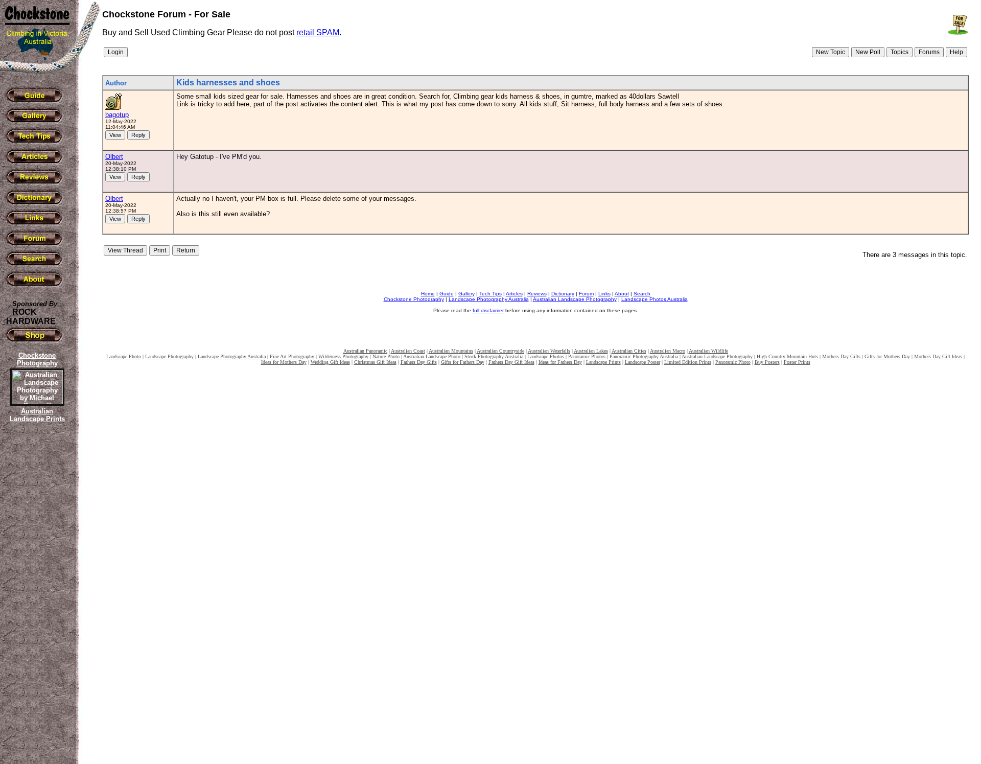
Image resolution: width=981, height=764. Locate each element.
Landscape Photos (545, 356)
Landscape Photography (169, 356)
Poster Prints (797, 362)
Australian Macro (667, 351)
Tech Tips (490, 293)
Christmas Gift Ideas (375, 362)
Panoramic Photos (586, 356)
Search (642, 293)
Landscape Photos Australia (654, 299)
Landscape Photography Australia (489, 299)
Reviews (537, 293)
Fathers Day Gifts (419, 362)
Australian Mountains (451, 351)
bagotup (117, 115)
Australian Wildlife (708, 351)
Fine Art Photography (292, 356)
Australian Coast (408, 351)
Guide (446, 293)
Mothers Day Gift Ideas (938, 356)
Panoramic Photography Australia (644, 356)
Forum (586, 293)
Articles (514, 293)
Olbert (114, 156)
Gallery (466, 293)
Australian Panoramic (365, 351)
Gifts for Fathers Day (462, 362)
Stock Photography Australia (493, 356)
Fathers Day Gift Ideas (511, 362)
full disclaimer (488, 310)
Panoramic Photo (733, 362)
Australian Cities (629, 351)
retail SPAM (317, 32)
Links (604, 293)
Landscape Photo (123, 356)
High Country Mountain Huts (787, 356)
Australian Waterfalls (549, 351)
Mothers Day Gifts (841, 356)
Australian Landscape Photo (431, 356)
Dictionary (562, 293)
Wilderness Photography (343, 356)
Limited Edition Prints (687, 362)
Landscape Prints (603, 362)
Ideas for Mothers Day (284, 362)
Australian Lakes (591, 351)
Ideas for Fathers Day (560, 362)
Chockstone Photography (414, 299)
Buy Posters (767, 362)
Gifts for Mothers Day (887, 356)
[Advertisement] (35, 600)
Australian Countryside (500, 351)
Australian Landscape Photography (575, 299)
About (622, 293)
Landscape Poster (642, 362)
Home (428, 293)
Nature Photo (386, 356)
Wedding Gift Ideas (330, 362)
